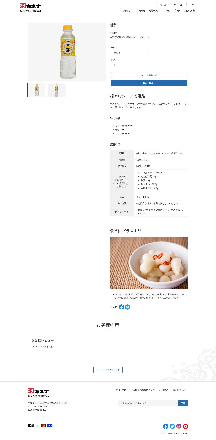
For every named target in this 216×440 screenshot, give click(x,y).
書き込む (48, 346)
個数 (113, 59)
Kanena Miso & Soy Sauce (177, 433)
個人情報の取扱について (143, 389)
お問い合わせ (179, 389)
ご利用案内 (120, 389)
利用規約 (163, 389)
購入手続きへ (149, 83)
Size (113, 47)
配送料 (118, 37)
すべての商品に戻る (110, 369)
